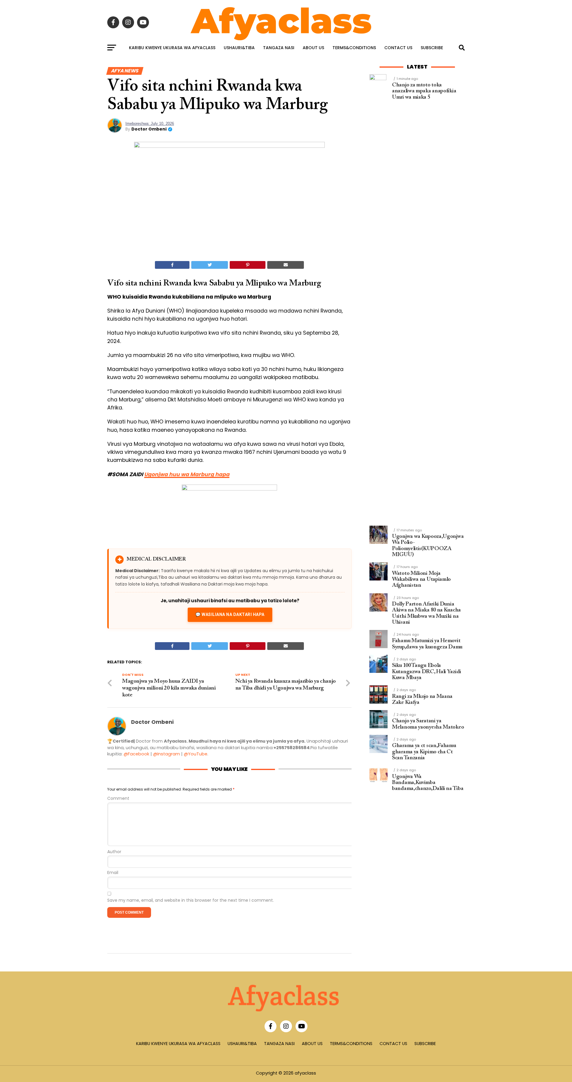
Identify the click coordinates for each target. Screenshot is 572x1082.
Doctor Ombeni (149, 129)
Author (114, 852)
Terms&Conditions (354, 48)
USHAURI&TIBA (239, 48)
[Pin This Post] (247, 265)
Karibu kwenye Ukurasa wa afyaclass (172, 48)
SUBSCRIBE (432, 48)
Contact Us (398, 48)
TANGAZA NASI (278, 48)
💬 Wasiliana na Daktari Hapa (230, 614)
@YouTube (195, 754)
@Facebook (136, 754)
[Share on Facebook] (172, 265)
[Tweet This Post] (209, 265)
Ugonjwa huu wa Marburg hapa (186, 474)
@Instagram (166, 754)
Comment (118, 798)
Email (112, 872)
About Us (313, 48)
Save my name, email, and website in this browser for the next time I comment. (190, 900)
